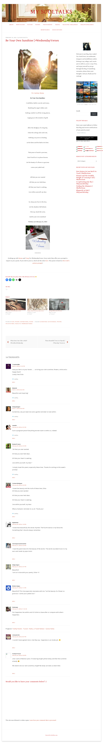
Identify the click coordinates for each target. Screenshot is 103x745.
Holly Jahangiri (16, 407)
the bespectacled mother (19, 543)
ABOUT (11, 24)
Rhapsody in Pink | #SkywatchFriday (82, 191)
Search (78, 111)
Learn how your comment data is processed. (42, 720)
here (46, 261)
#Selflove (18, 323)
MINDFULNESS (45, 30)
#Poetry (17, 321)
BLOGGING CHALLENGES (70, 24)
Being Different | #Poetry (55, 311)
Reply (13, 382)
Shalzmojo (15, 607)
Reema (21, 258)
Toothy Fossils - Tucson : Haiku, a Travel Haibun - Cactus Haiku (33, 629)
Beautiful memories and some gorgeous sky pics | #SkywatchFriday (87, 100)
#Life (13, 321)
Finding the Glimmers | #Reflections (84, 187)
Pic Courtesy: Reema (38, 93)
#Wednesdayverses (26, 323)
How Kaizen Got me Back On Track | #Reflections (86, 172)
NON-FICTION (20, 24)
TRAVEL (57, 24)
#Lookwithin (43, 321)
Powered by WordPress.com (51, 735)
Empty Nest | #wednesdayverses (35, 311)
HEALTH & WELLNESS (87, 24)
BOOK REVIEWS (57, 30)
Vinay (27, 258)
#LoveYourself (52, 321)
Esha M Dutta (23, 37)
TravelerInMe (16, 364)
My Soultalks (51, 11)
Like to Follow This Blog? (87, 138)
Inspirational (24, 321)
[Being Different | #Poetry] (59, 304)
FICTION (30, 24)
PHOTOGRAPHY (47, 24)
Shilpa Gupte (15, 565)
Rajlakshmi (15, 522)
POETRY (37, 24)
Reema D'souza (16, 444)
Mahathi (14, 388)
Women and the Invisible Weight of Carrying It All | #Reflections (85, 178)
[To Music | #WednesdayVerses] (16, 304)
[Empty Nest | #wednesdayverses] (37, 304)
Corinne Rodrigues (17, 483)
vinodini (14, 425)
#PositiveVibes (10, 323)
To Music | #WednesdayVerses (13, 311)
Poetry (31, 321)
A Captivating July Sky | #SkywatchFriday (84, 183)
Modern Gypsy (16, 586)
